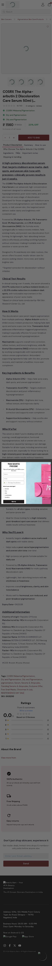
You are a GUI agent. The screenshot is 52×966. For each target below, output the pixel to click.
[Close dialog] (49, 463)
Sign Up (13, 501)
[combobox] (5, 482)
